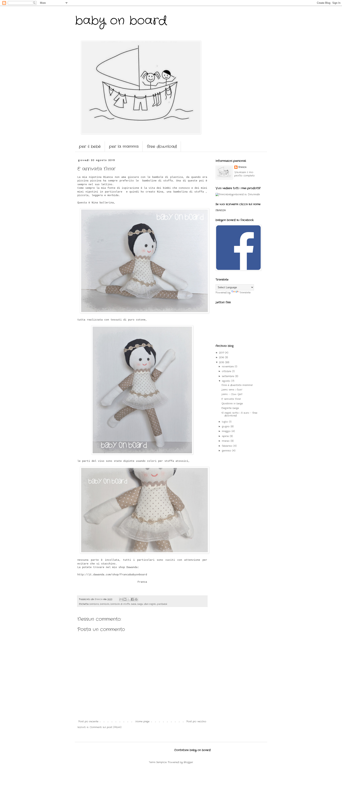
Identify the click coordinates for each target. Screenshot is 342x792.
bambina (94, 604)
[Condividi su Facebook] (132, 599)
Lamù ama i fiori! (231, 389)
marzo (226, 441)
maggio (227, 431)
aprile (226, 436)
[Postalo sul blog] (125, 599)
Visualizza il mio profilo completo (244, 174)
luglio (225, 421)
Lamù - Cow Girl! (231, 394)
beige (140, 604)
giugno (226, 426)
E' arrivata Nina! (231, 399)
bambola (104, 604)
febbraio (227, 446)
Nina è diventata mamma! (237, 385)
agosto (226, 381)
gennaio (227, 450)
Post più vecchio (196, 721)
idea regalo (150, 604)
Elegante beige (230, 408)
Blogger (188, 762)
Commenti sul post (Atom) (105, 727)
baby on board (121, 20)
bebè (133, 604)
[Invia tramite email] (121, 599)
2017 (222, 352)
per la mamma (124, 146)
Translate (245, 292)
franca (242, 167)
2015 (222, 362)
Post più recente (88, 721)
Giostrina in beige (232, 403)
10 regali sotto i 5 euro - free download (239, 414)
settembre (228, 376)
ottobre (227, 371)
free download (162, 146)
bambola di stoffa (120, 604)
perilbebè (162, 604)
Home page (142, 721)
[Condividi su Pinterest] (136, 599)
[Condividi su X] (129, 599)
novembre (228, 366)
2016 (222, 357)
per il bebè (90, 146)
